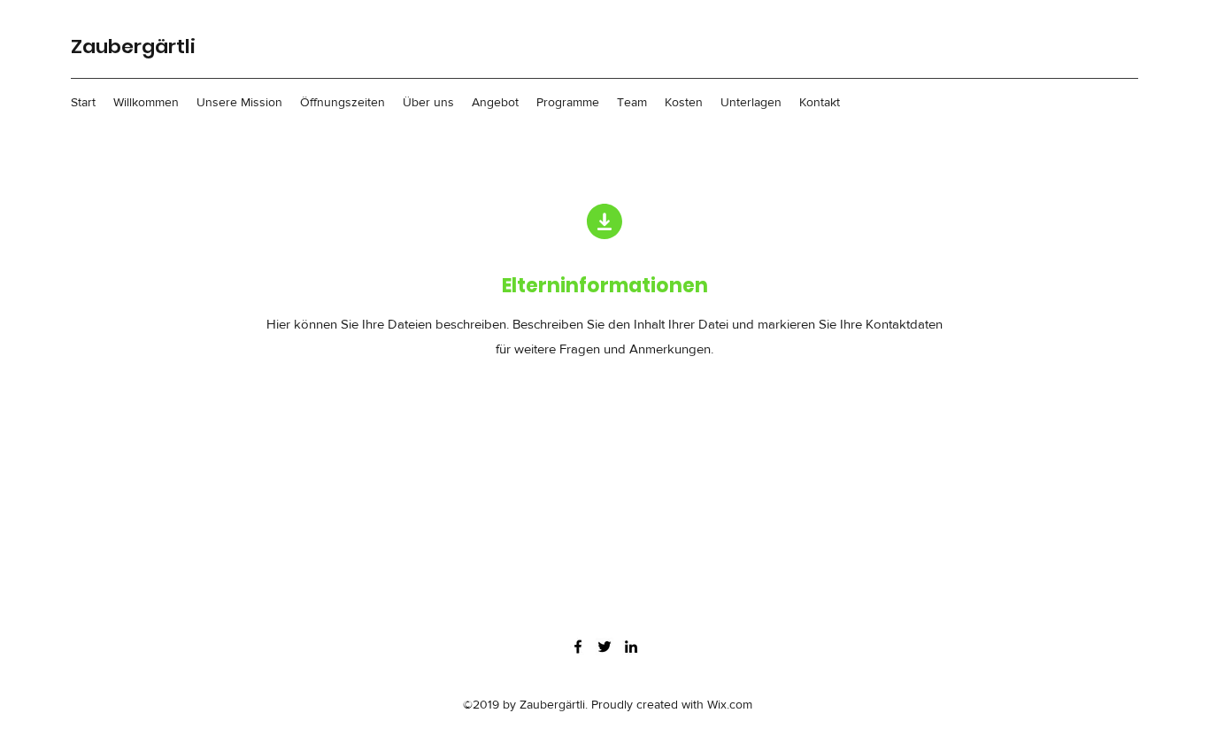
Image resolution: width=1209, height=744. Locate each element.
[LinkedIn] (631, 646)
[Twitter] (604, 646)
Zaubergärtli (133, 46)
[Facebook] (578, 646)
